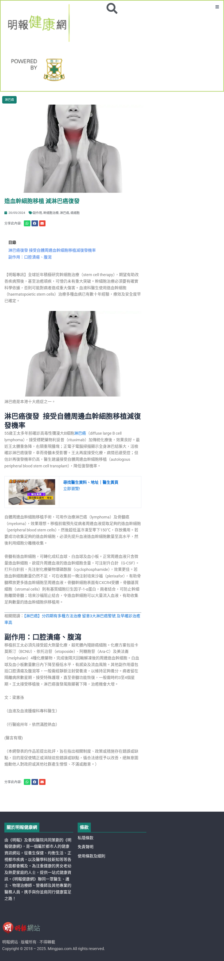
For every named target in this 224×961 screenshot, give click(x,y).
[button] (217, 7)
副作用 (37, 212)
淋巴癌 (9, 99)
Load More (112, 799)
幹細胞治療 (51, 212)
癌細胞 (75, 212)
